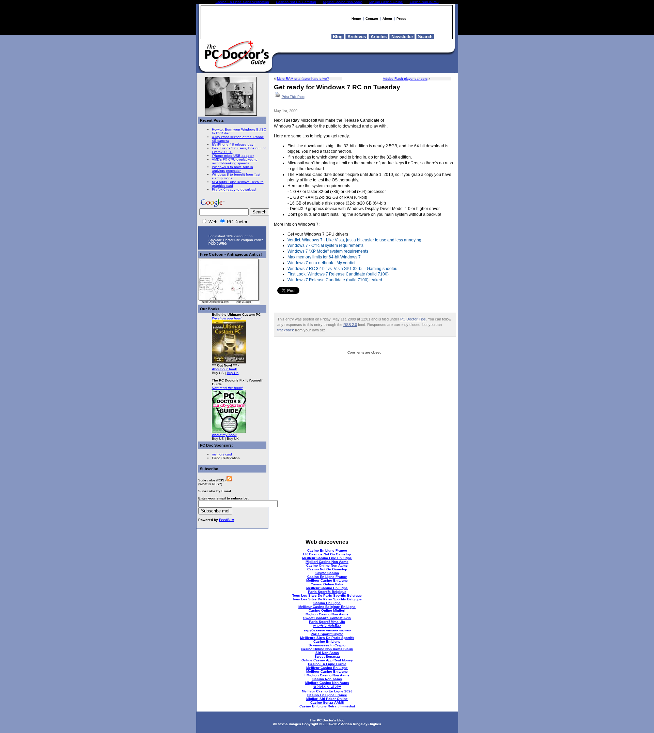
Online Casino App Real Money (327, 660)
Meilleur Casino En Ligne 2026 (327, 691)
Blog (338, 36)
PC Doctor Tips (413, 319)
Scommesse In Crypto (327, 645)
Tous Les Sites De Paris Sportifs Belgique (327, 595)
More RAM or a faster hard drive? (303, 78)
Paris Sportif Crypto (327, 634)
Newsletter (402, 36)
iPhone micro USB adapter (233, 156)
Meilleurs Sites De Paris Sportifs (327, 638)
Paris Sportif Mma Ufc (327, 622)
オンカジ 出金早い (327, 626)
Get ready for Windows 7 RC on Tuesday (337, 87)
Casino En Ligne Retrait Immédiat (327, 706)
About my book (224, 435)
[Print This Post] (277, 97)
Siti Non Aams (327, 653)
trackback (285, 330)
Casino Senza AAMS (327, 702)
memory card (222, 454)
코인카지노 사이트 (327, 687)
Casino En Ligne (327, 603)
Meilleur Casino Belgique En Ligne (327, 607)
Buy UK (233, 373)
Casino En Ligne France (327, 550)
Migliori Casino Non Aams (327, 562)
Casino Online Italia (327, 584)
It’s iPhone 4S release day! (233, 144)
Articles (379, 36)
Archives (356, 36)
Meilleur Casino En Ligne (327, 580)
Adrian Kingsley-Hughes (361, 724)
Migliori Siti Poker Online (327, 699)
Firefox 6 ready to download (234, 189)
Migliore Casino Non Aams (327, 683)
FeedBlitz (226, 520)
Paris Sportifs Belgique (327, 592)
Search (425, 36)
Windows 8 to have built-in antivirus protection (232, 169)
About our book (224, 369)
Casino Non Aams (327, 679)
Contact (371, 18)
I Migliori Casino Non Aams (327, 675)
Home (356, 18)
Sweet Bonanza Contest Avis (327, 618)
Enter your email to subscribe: (223, 498)
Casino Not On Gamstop (327, 569)
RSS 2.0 (350, 325)
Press (401, 18)
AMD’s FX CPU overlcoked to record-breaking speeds (235, 161)
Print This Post (293, 97)
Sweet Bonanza (327, 656)
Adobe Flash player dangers (405, 78)
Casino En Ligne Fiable (327, 664)
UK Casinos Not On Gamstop (327, 554)
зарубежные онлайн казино (327, 630)
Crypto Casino (327, 573)
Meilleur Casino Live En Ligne (327, 558)
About (387, 18)
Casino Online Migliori (327, 610)
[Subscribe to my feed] (228, 480)
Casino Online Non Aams (327, 565)
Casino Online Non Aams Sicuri (327, 649)
